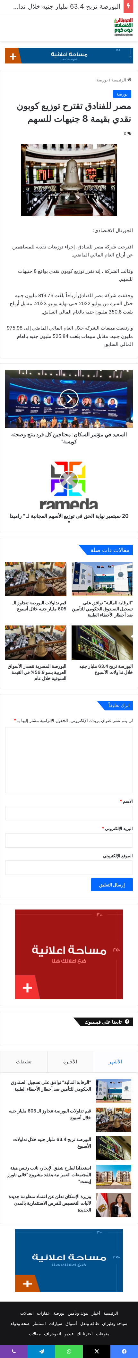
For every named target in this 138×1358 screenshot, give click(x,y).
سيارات (55, 1323)
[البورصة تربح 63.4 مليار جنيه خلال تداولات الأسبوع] (102, 642)
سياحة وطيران (114, 1323)
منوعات (102, 1333)
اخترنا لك (85, 1333)
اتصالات (27, 1313)
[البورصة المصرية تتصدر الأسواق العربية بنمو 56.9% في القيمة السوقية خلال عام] (35, 642)
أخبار (96, 1313)
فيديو (69, 1333)
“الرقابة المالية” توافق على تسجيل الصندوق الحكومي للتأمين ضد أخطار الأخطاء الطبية (102, 608)
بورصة (102, 79)
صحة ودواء (20, 1323)
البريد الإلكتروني (117, 828)
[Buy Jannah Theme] (69, 55)
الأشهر (115, 1062)
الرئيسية (119, 79)
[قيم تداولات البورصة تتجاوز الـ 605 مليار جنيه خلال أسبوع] (35, 579)
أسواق (71, 1323)
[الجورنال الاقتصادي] (123, 27)
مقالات (35, 1333)
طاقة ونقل (89, 1323)
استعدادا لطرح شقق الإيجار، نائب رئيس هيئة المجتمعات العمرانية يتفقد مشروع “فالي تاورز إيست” (49, 1174)
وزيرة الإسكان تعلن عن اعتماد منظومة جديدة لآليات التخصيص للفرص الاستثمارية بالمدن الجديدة (50, 1203)
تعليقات (23, 1062)
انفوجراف (52, 1333)
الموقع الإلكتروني (118, 855)
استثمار (39, 1323)
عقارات (43, 1313)
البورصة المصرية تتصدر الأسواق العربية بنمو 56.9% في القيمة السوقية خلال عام (37, 672)
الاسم (126, 801)
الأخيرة (70, 1062)
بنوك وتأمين (78, 1313)
